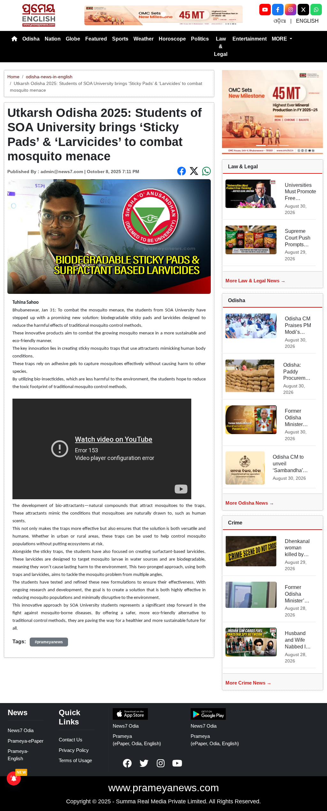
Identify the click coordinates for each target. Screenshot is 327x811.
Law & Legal (220, 46)
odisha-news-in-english (49, 76)
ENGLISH (307, 21)
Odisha (31, 39)
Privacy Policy (74, 750)
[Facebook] (278, 9)
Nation (53, 39)
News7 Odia (21, 730)
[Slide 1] (163, 14)
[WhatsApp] (316, 9)
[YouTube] (265, 9)
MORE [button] (280, 39)
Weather (143, 39)
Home (13, 76)
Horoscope (172, 39)
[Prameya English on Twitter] (144, 763)
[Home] (14, 39)
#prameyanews (49, 642)
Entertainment (249, 39)
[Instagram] (290, 9)
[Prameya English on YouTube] (177, 763)
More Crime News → (248, 682)
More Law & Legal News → (255, 280)
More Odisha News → (249, 503)
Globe (73, 39)
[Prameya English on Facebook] (127, 763)
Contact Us (70, 739)
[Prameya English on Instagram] (160, 763)
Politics (200, 39)
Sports (120, 39)
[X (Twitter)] (303, 9)
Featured (96, 39)
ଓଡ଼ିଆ (280, 21)
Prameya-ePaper (25, 741)
